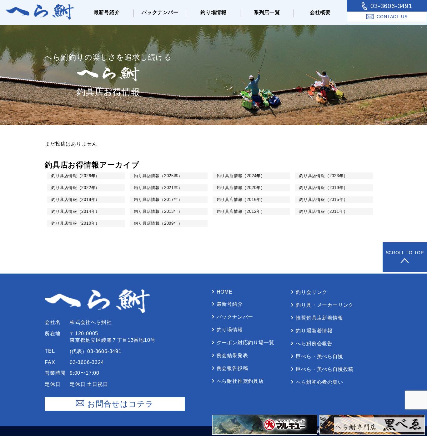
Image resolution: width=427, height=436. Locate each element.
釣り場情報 (213, 12)
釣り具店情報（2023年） (323, 175)
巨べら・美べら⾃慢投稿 (325, 369)
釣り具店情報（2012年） (241, 211)
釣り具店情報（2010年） (75, 223)
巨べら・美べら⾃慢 (319, 356)
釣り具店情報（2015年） (323, 199)
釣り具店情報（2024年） (241, 175)
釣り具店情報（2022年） (75, 187)
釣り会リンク (311, 292)
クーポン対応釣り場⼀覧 (245, 342)
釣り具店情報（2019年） (323, 187)
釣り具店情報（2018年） (75, 199)
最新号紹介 (107, 12)
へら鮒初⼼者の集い (319, 382)
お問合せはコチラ (120, 403)
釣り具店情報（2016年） (241, 199)
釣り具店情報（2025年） (158, 175)
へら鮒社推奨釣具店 (240, 381)
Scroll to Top (405, 252)
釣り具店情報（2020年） (241, 187)
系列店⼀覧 (267, 12)
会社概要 (320, 12)
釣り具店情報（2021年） (158, 187)
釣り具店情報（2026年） (75, 175)
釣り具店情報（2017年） (158, 199)
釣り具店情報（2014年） (75, 211)
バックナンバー (160, 12)
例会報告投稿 (232, 368)
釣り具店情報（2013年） (158, 211)
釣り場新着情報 (314, 330)
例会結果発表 (232, 355)
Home (225, 292)
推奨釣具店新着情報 (319, 318)
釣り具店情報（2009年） (158, 223)
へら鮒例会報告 (314, 343)
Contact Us (392, 16)
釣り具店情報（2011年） (323, 211)
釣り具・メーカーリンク (325, 305)
